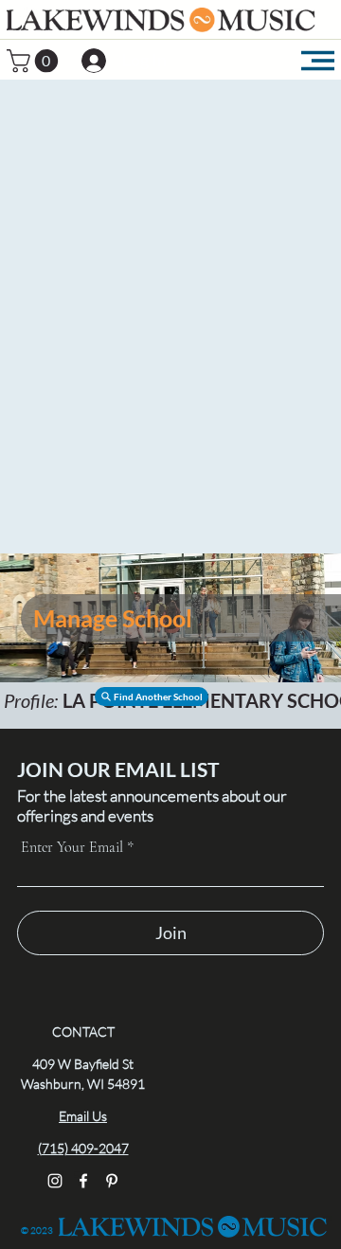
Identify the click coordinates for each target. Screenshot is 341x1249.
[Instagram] (54, 1180)
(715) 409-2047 (83, 1148)
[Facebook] (83, 1180)
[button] (151, 696)
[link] (35, 60)
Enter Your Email (72, 847)
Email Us (83, 1116)
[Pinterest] (111, 1180)
